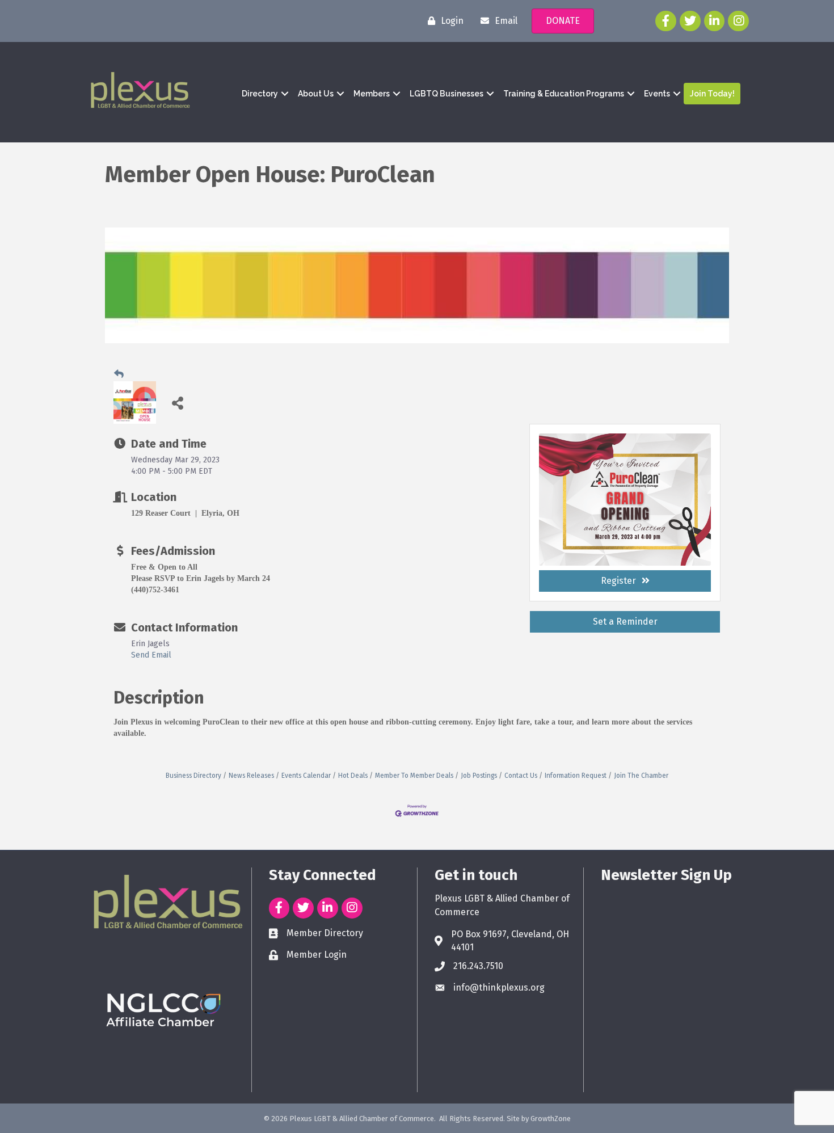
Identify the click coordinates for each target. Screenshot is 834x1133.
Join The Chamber (641, 776)
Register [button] (618, 580)
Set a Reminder (625, 621)
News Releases (251, 776)
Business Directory (193, 776)
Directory (260, 93)
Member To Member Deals (414, 776)
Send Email (151, 655)
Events (657, 93)
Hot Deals (353, 776)
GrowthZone (550, 1118)
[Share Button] (177, 402)
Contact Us (520, 776)
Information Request (575, 776)
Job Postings (479, 776)
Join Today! (712, 93)
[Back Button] (119, 374)
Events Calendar (306, 776)
